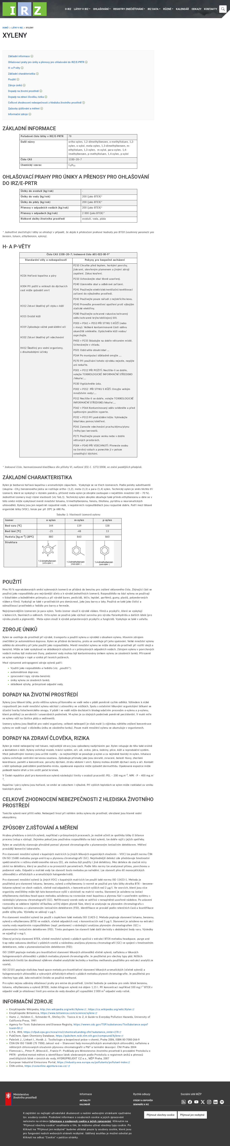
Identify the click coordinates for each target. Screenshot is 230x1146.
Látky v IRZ (81, 9)
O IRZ (68, 9)
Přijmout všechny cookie (160, 1114)
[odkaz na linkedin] (215, 1102)
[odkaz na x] (203, 1102)
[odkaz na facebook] (190, 1102)
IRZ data (153, 9)
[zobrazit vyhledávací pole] (223, 9)
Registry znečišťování (128, 9)
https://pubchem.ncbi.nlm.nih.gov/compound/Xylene (88, 1035)
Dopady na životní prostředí (23, 91)
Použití (12, 79)
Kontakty (210, 9)
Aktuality (85, 1100)
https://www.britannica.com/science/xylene (68, 1013)
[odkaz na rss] (183, 1102)
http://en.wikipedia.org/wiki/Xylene (62, 1009)
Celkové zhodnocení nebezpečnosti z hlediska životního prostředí (44, 102)
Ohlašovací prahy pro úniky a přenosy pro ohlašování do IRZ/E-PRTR (46, 62)
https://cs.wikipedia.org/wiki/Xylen (110, 1009)
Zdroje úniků (15, 85)
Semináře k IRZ (141, 1104)
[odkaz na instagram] (209, 1102)
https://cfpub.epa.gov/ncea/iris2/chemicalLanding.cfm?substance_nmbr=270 (71, 1032)
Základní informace (19, 56)
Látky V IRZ (17, 28)
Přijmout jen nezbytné (192, 1114)
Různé (167, 9)
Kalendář (182, 9)
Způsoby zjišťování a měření (24, 108)
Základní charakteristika (21, 73)
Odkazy (196, 9)
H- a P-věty (14, 67)
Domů (5, 28)
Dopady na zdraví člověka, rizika (26, 96)
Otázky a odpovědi (143, 1100)
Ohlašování (101, 9)
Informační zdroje (18, 114)
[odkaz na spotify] (222, 1102)
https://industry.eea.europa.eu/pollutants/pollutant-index (92, 1062)
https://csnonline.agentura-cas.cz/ (46, 1066)
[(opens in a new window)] (196, 1102)
